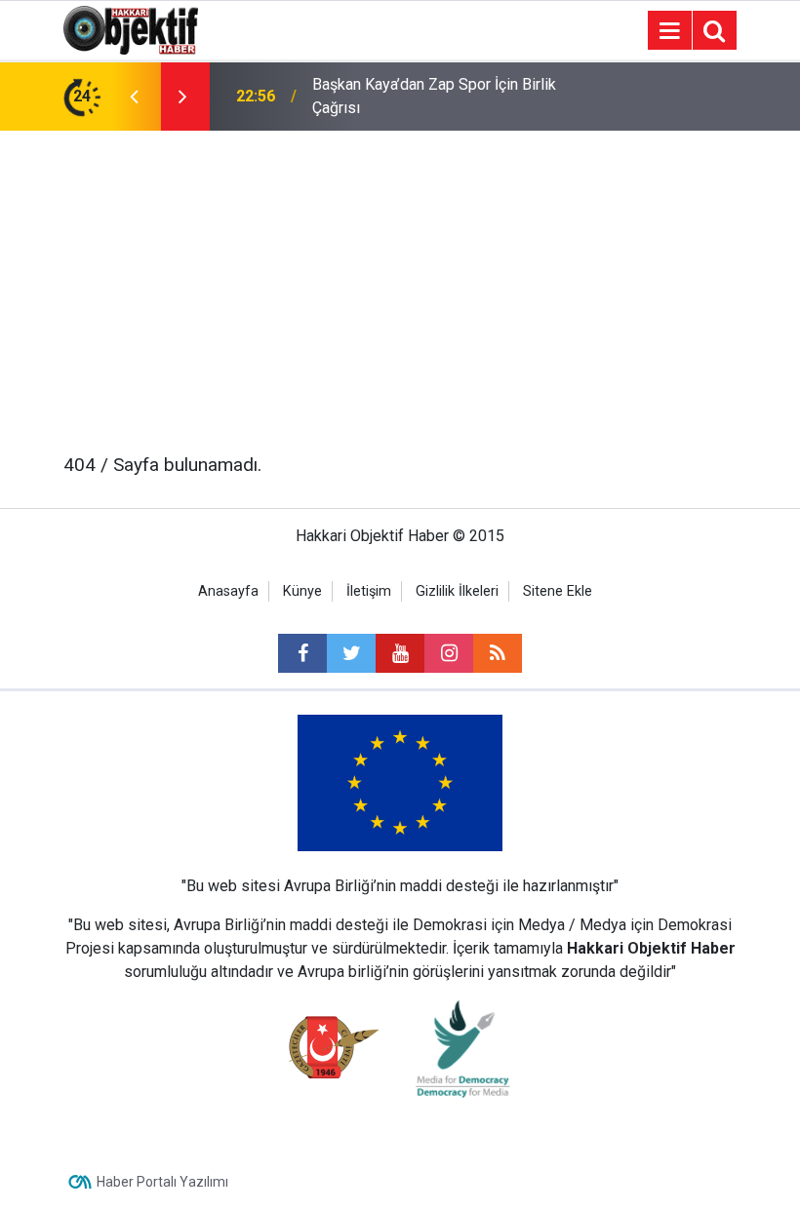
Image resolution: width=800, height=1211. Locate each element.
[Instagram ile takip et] (448, 653)
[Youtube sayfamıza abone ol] (400, 653)
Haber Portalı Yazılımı (162, 1182)
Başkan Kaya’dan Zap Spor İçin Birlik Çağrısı (434, 96)
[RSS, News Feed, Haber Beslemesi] (497, 653)
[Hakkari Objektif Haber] (130, 29)
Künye (302, 591)
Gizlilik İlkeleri (457, 591)
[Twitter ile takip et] (351, 653)
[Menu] (669, 31)
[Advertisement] (400, 276)
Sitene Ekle (557, 591)
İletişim (368, 591)
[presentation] (133, 96)
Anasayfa (228, 591)
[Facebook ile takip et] (302, 653)
